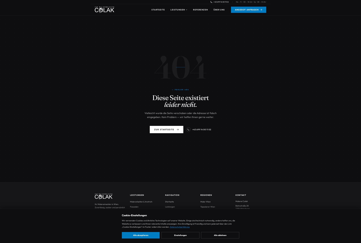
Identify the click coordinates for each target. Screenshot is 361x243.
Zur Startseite (164, 129)
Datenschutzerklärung (180, 227)
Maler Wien (205, 201)
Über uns (219, 9)
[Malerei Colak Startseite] (104, 10)
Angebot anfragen (247, 9)
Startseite (158, 9)
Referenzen (200, 9)
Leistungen (177, 9)
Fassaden (134, 207)
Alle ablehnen (220, 235)
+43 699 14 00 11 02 (221, 2)
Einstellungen (180, 235)
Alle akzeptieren (140, 235)
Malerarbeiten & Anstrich (141, 201)
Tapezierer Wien (207, 207)
